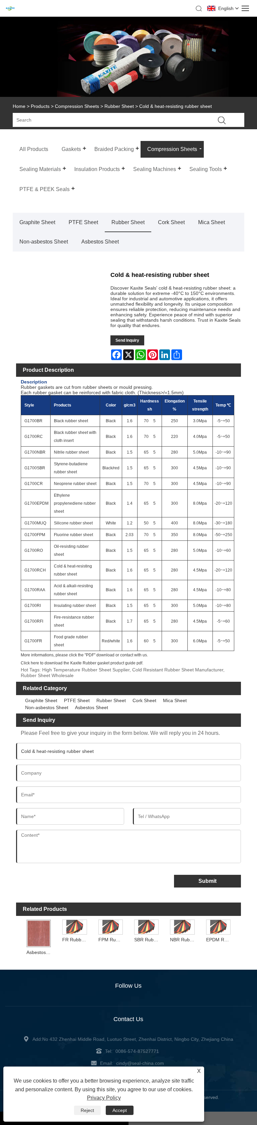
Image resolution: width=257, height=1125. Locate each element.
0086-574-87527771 (137, 1051)
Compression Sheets (77, 106)
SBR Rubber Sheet (147, 939)
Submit (207, 881)
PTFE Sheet (83, 222)
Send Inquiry (127, 340)
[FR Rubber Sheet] (74, 927)
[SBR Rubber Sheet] (146, 927)
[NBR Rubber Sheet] (182, 927)
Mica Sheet (211, 222)
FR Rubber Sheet (75, 939)
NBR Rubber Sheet (183, 939)
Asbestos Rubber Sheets (39, 952)
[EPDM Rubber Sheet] (218, 927)
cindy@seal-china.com (140, 1063)
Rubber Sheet (119, 106)
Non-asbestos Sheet (43, 242)
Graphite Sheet (37, 222)
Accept (119, 1110)
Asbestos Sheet (100, 242)
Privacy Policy (104, 1098)
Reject (87, 1110)
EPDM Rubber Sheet (219, 939)
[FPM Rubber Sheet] (110, 927)
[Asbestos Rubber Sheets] (39, 933)
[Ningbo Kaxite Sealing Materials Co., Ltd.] (10, 9)
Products (40, 106)
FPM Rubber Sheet (111, 939)
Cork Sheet (171, 222)
